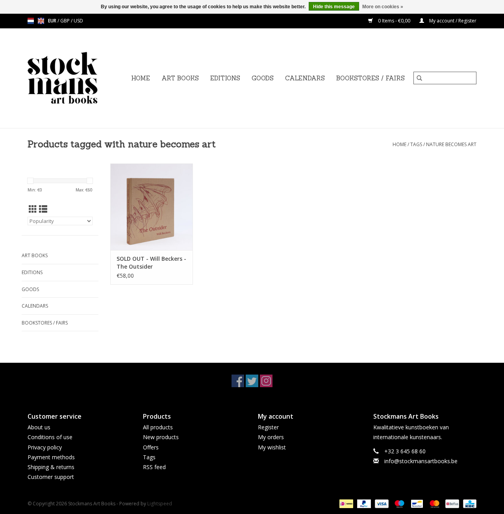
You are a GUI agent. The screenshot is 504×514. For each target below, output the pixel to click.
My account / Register (452, 20)
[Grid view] (33, 209)
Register (268, 427)
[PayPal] (363, 503)
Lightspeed (159, 503)
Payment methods (51, 457)
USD (78, 20)
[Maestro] (399, 503)
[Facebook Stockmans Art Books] (238, 381)
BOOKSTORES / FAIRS (370, 78)
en (41, 21)
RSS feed (154, 467)
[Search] (419, 78)
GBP (65, 20)
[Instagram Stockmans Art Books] (266, 381)
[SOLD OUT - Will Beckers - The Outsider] (151, 206)
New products (161, 437)
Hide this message (334, 6)
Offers (151, 447)
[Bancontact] (416, 503)
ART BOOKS (180, 78)
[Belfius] (451, 503)
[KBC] (468, 503)
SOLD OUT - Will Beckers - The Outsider (151, 262)
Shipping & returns (51, 467)
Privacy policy (45, 447)
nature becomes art (451, 144)
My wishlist (272, 447)
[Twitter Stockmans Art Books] (252, 381)
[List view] (43, 209)
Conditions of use (50, 437)
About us (39, 427)
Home (140, 78)
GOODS (263, 78)
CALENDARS (305, 78)
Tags (416, 144)
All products (158, 427)
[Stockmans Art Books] (76, 78)
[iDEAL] (345, 503)
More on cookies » (382, 6)
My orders (271, 437)
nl (31, 21)
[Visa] (381, 503)
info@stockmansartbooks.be (421, 461)
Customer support (51, 477)
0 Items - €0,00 (394, 20)
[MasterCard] (434, 503)
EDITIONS (225, 78)
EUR (52, 20)
